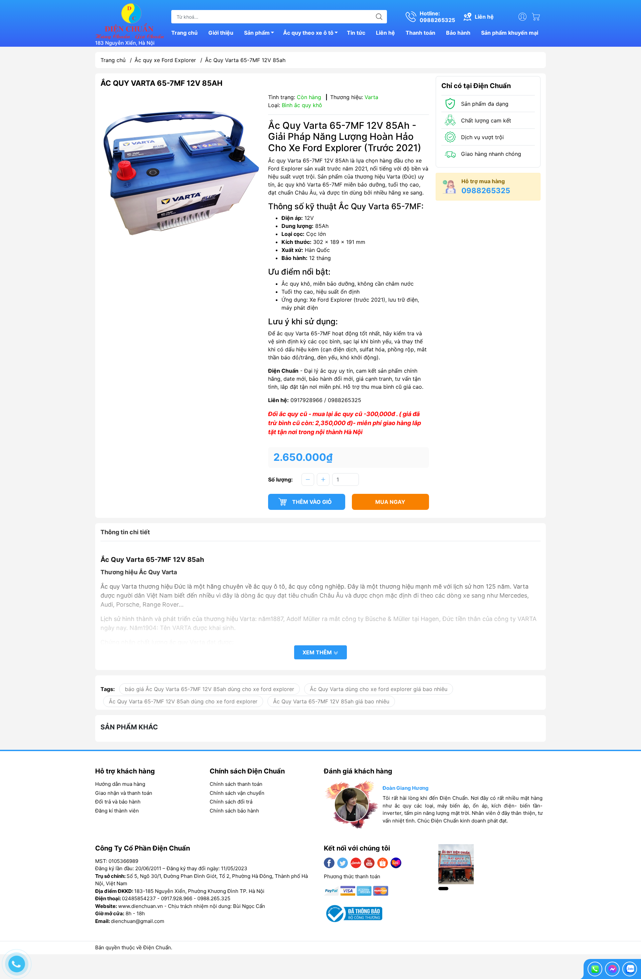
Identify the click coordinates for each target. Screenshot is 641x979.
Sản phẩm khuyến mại (509, 32)
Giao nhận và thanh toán (123, 793)
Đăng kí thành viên (117, 810)
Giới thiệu (220, 32)
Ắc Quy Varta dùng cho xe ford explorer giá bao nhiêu (378, 689)
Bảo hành (458, 32)
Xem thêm (317, 652)
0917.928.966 (176, 898)
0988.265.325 (213, 898)
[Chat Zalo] (629, 969)
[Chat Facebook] (612, 969)
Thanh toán (420, 32)
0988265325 (485, 190)
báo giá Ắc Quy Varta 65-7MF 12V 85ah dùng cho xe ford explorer (209, 689)
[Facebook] (329, 863)
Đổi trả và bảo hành (118, 801)
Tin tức (356, 32)
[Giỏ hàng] (537, 16)
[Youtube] (369, 863)
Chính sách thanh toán (236, 784)
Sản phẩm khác (129, 727)
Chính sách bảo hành (234, 810)
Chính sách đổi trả (231, 801)
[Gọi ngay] (595, 969)
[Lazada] (396, 863)
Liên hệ (385, 32)
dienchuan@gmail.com (137, 921)
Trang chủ (184, 32)
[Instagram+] (356, 863)
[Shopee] (382, 863)
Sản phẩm (257, 32)
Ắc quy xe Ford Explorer (165, 60)
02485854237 (139, 898)
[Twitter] (342, 863)
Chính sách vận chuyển (237, 793)
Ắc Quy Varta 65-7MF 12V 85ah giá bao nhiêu (331, 701)
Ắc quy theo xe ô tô (308, 32)
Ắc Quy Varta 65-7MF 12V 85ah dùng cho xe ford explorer (183, 701)
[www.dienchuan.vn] (130, 20)
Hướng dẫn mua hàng (120, 784)
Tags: (107, 689)
